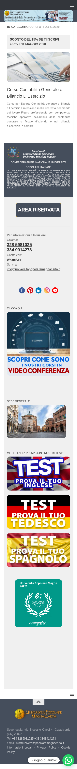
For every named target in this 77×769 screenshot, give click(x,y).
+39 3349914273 (45, 738)
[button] (68, 760)
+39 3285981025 (23, 738)
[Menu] (72, 5)
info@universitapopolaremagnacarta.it (33, 269)
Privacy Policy (46, 747)
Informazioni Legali (19, 747)
